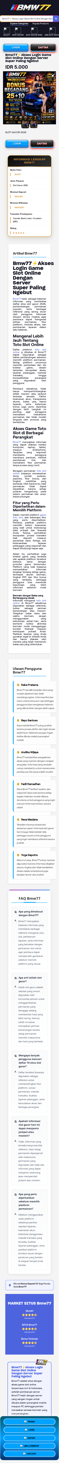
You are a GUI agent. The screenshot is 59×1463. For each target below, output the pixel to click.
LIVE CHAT (31, 1454)
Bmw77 (17, 298)
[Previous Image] (5, 98)
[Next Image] (53, 98)
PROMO (31, 1420)
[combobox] (26, 19)
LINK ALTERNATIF (31, 1445)
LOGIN (16, 47)
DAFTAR (43, 47)
